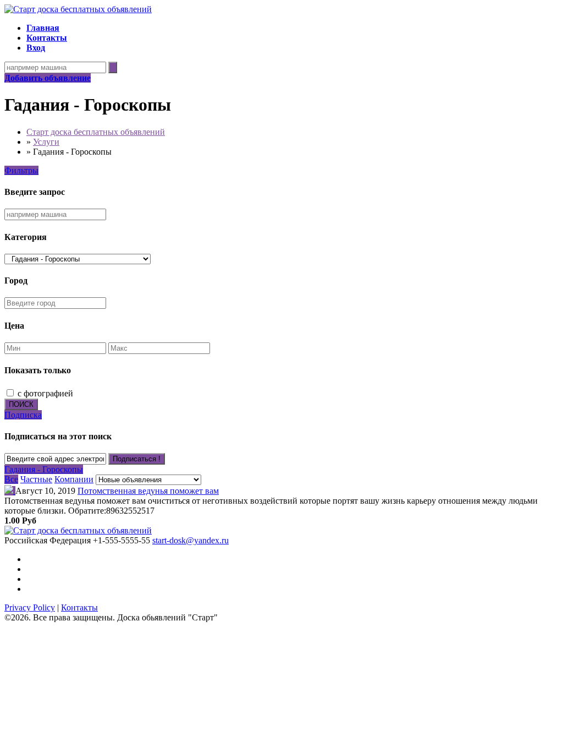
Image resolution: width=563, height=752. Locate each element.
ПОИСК (21, 404)
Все (11, 479)
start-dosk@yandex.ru (190, 540)
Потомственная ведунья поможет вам (148, 490)
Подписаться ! (137, 459)
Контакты (79, 607)
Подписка (23, 414)
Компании (73, 479)
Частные (36, 479)
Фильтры (21, 170)
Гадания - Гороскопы (43, 469)
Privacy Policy (29, 607)
